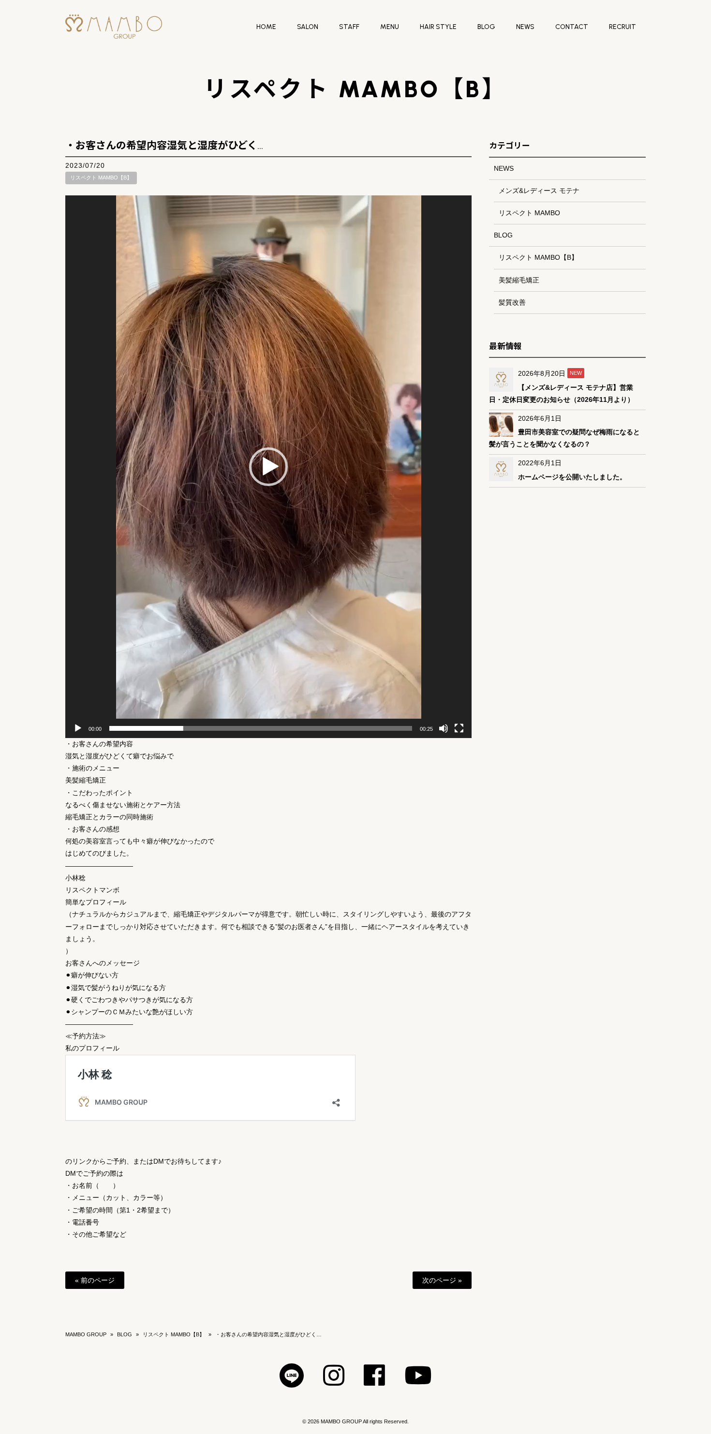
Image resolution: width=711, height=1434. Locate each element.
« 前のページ (95, 1280)
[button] (268, 466)
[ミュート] (443, 728)
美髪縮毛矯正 (519, 280)
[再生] (78, 728)
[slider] (260, 728)
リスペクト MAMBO (529, 213)
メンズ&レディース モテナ (539, 190)
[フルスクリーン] (459, 728)
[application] (268, 466)
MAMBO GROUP (85, 1334)
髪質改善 (512, 302)
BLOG (503, 235)
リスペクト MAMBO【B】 (101, 177)
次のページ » (442, 1280)
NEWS (504, 168)
